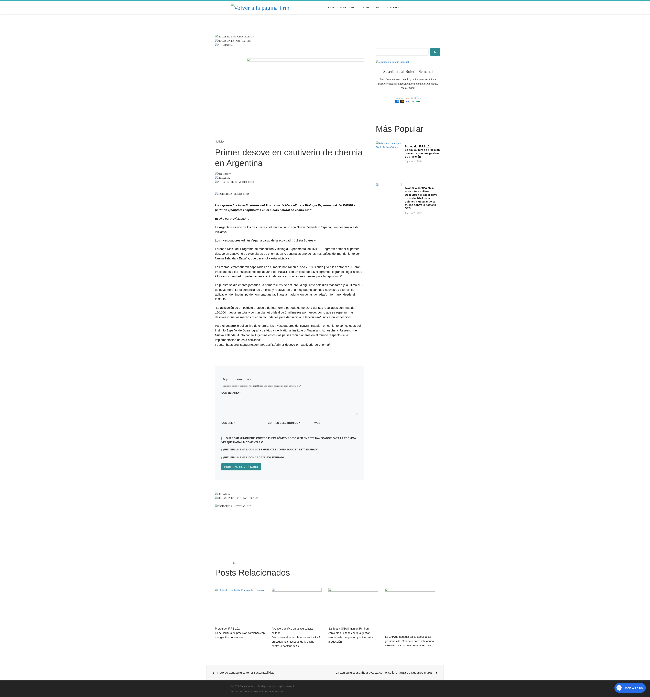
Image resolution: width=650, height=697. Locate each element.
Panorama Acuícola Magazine (255, 686)
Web (317, 422)
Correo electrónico (284, 422)
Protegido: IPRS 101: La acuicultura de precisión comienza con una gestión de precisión (240, 633)
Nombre (228, 422)
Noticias (220, 141)
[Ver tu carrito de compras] (417, 7)
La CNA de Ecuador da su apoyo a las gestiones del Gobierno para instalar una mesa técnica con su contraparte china (409, 641)
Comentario (231, 392)
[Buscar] (435, 52)
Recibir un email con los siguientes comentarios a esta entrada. (271, 449)
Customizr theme (275, 691)
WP (245, 691)
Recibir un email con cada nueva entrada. (254, 457)
